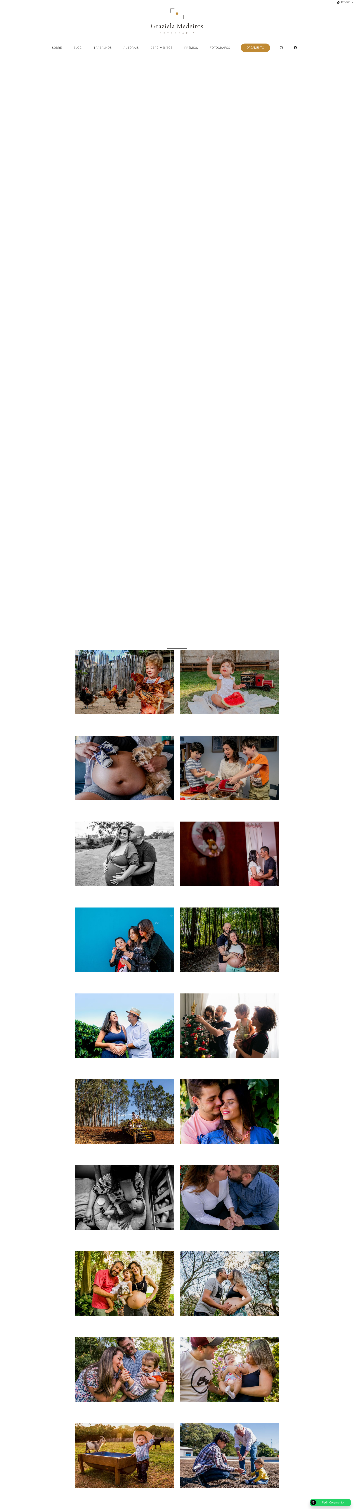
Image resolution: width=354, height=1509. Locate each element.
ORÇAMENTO (255, 47)
